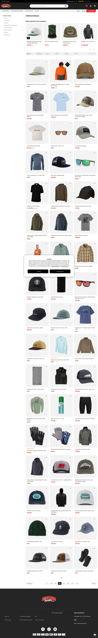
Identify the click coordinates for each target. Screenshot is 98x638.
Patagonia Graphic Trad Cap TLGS (59, 327)
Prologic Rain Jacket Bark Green (82, 449)
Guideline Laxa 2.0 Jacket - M (88, 41)
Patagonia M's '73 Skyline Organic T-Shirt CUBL (85, 328)
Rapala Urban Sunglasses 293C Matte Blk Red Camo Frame (85, 297)
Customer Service (58, 612)
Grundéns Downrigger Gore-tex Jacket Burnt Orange (60, 85)
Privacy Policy (55, 266)
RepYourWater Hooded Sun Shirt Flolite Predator (36, 419)
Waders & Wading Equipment (10, 25)
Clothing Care (7, 34)
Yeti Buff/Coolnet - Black (56, 297)
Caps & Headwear (8, 27)
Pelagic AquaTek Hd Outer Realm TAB (60, 359)
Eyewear (6, 32)
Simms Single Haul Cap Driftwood (83, 84)
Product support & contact (26, 619)
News (78, 10)
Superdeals (92, 10)
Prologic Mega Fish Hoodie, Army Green (60, 206)
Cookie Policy (64, 266)
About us (7, 616)
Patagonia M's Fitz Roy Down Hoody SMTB (61, 235)
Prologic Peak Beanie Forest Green (83, 206)
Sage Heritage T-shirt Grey (81, 235)
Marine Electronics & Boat (17, 10)
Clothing (6, 18)
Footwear (6, 22)
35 (64, 583)
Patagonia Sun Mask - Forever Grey (35, 389)
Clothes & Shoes (29, 10)
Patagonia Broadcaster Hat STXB (34, 570)
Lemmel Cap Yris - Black (56, 541)
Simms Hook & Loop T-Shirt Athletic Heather (35, 115)
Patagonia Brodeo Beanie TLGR (34, 541)
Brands (83, 10)
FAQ (36, 616)
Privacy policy (8, 619)
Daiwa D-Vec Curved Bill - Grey (82, 541)
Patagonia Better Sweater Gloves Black (84, 570)
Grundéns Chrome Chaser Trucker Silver (84, 510)
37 (72, 583)
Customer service (71, 1)
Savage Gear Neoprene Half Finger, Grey (36, 450)
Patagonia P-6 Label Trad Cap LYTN (35, 358)
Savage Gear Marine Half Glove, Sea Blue (60, 449)
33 (55, 583)
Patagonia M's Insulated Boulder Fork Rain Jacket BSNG (37, 236)
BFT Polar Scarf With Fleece (51, 41)
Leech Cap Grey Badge (80, 145)
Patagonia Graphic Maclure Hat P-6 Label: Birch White (34, 42)
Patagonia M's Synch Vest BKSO (58, 389)
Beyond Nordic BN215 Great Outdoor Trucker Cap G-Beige (83, 115)
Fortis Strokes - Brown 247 (57, 145)
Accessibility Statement (25, 616)
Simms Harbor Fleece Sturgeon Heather (84, 358)
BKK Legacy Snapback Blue (57, 175)
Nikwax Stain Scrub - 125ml (57, 418)
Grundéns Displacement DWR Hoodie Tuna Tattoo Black (61, 511)
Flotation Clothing (8, 30)
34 (59, 583)
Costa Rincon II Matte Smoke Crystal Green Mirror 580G (85, 176)
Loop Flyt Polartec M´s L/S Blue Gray (35, 175)
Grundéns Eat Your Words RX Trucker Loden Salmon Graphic (84, 480)
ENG (6, 1)
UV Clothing (6, 20)
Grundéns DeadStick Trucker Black (35, 297)
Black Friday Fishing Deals (80, 623)
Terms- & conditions (39, 619)
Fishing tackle (5, 10)
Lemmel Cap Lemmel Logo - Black (35, 327)
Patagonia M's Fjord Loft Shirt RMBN (83, 266)
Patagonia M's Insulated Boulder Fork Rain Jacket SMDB (37, 480)
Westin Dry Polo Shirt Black (33, 206)
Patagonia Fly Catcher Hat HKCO (58, 570)
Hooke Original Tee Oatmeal (33, 145)
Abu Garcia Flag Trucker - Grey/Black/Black (61, 479)
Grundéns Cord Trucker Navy (34, 510)
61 (77, 583)
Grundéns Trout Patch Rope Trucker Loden (69, 42)
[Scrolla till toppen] (61, 578)
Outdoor (37, 10)
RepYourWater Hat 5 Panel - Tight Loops (84, 389)
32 (51, 583)
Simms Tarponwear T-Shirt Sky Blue (59, 115)
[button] (86, 1)
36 (68, 583)
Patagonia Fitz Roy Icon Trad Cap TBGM (36, 84)
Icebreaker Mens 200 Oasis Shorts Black (85, 418)
